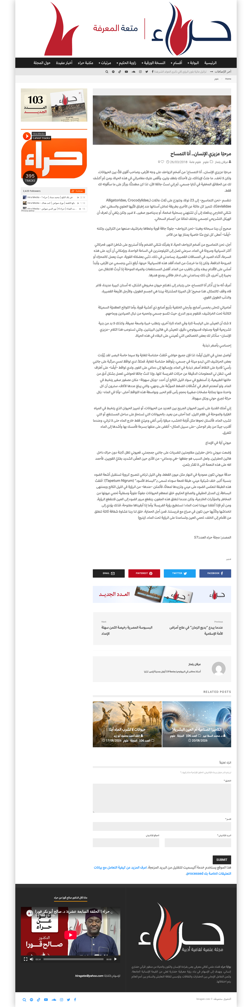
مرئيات (106, 62)
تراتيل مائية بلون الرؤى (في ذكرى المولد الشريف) (180, 71)
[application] (70, 935)
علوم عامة (195, 162)
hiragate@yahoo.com (89, 975)
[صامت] (31, 959)
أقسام (177, 62)
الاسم (228, 819)
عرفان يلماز (222, 162)
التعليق (227, 780)
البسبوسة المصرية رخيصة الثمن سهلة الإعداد (126, 628)
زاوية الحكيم (127, 62)
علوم (206, 162)
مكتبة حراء (85, 62)
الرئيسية (210, 62)
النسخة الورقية (154, 62)
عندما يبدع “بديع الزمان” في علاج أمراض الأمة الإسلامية (196, 628)
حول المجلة (42, 62)
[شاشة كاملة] (25, 959)
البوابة (194, 62)
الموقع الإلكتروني (152, 835)
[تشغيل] (115, 959)
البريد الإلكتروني (224, 835)
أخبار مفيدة (64, 62)
